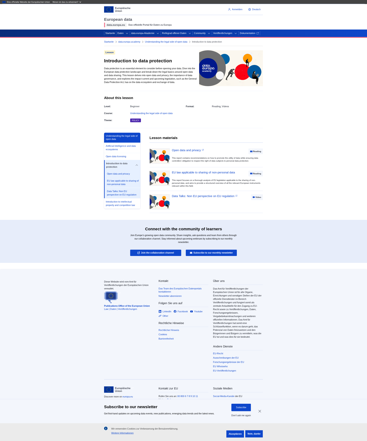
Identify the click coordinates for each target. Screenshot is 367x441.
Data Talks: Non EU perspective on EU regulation (121, 193)
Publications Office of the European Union (127, 306)
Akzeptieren (235, 434)
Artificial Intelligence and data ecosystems (121, 148)
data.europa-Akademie (142, 33)
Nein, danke (254, 434)
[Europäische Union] (117, 9)
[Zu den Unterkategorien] (127, 33)
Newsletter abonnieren (170, 296)
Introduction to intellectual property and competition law (120, 203)
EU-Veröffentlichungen (224, 370)
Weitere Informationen (122, 433)
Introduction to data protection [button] (116, 165)
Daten (120, 33)
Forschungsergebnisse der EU (228, 362)
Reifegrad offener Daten (174, 33)
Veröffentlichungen (222, 33)
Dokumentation (247, 33)
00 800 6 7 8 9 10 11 (187, 396)
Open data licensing (116, 156)
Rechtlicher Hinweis (169, 330)
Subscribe (241, 407)
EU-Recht (218, 353)
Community (200, 33)
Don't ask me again (241, 415)
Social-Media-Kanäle (224, 396)
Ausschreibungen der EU (226, 358)
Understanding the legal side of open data (166, 42)
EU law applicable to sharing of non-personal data (123, 182)
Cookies (163, 334)
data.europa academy (129, 42)
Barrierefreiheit (166, 339)
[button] (254, 9)
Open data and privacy (118, 174)
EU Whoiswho (220, 366)
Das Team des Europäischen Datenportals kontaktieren (180, 290)
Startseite (110, 33)
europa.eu (128, 396)
